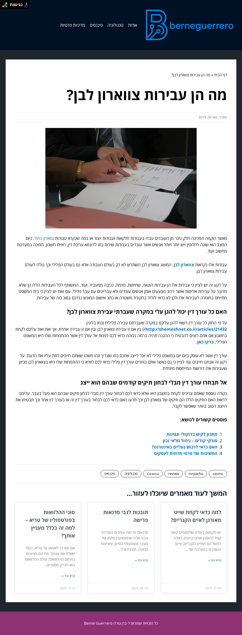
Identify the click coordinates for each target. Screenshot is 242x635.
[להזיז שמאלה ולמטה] (3, 6)
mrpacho (196, 473)
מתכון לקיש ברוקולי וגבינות (191, 434)
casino (218, 473)
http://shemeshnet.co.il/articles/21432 (186, 329)
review (173, 473)
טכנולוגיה (115, 25)
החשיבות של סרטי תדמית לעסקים (185, 453)
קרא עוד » (214, 560)
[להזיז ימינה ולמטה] (6, 6)
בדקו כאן (205, 342)
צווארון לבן (184, 264)
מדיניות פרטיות (72, 25)
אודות (132, 25)
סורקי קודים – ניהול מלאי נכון (190, 440)
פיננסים (96, 25)
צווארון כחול (44, 238)
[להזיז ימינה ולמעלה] (6, 3)
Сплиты (153, 473)
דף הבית (220, 74)
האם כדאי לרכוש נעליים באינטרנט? (184, 447)
